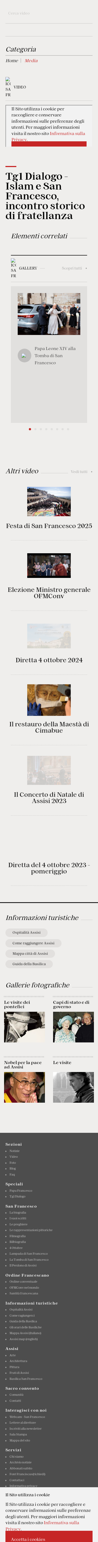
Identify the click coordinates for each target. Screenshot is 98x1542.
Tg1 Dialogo (17, 1196)
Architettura (18, 1361)
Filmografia (18, 1236)
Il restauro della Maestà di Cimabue (49, 727)
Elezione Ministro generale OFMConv (49, 593)
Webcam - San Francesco (27, 1416)
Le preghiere (18, 1224)
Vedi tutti (82, 471)
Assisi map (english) (24, 1339)
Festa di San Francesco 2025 (49, 525)
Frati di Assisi (19, 1372)
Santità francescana (24, 1293)
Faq (12, 1174)
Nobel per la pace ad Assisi (23, 1064)
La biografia (18, 1212)
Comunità (16, 1394)
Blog (13, 1168)
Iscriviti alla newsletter (26, 1428)
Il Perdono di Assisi (23, 1265)
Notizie (15, 1151)
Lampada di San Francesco (29, 1253)
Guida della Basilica (29, 964)
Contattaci (17, 1480)
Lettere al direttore (23, 1422)
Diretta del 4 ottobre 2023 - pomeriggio (49, 868)
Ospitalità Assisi (27, 932)
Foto (13, 1162)
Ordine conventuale (23, 1281)
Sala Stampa (18, 1434)
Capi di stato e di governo (71, 1004)
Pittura (14, 1367)
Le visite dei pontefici (17, 1004)
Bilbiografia (18, 1241)
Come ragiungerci (22, 1315)
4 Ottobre (16, 1247)
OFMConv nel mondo (24, 1287)
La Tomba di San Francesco (29, 1259)
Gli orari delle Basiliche (26, 1327)
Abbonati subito (21, 1468)
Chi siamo (16, 1456)
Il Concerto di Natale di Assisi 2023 (49, 797)
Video (14, 1156)
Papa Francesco (21, 1190)
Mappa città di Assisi (30, 953)
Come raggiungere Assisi (33, 943)
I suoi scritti (18, 1218)
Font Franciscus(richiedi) (27, 1474)
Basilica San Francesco (26, 1378)
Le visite (62, 1062)
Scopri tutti (74, 268)
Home (11, 60)
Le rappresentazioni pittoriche (31, 1230)
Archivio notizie (21, 1462)
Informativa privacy (24, 1485)
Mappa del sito (20, 1440)
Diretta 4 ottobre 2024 (49, 660)
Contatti (15, 1400)
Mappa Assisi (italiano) (25, 1333)
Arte (13, 1355)
